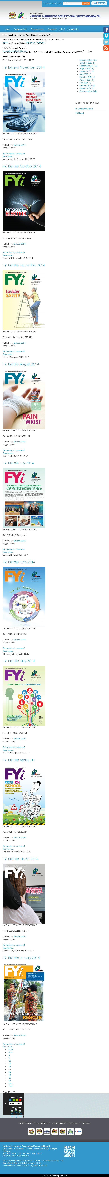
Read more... (8, 156)
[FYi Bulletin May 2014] (24, 695)
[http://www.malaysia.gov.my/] (31, 1131)
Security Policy (41, 1123)
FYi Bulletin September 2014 (24, 265)
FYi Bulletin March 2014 (20, 858)
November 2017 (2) (88, 60)
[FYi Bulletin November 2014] (24, 102)
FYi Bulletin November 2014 (24, 67)
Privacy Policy (25, 1123)
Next (11, 1083)
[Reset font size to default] (16, 1112)
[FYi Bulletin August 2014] (24, 399)
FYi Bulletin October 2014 (22, 166)
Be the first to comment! (14, 153)
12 (10, 1066)
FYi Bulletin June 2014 (19, 562)
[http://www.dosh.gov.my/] (62, 1131)
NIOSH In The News (35, 42)
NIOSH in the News (84, 108)
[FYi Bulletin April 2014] (24, 794)
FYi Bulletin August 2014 (21, 364)
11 (10, 1063)
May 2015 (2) (85, 74)
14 (10, 1072)
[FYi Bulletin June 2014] (24, 597)
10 (10, 1061)
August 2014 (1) (87, 80)
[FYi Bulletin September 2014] (24, 300)
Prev (11, 1052)
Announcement (37, 29)
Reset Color (15, 1103)
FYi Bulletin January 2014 (21, 957)
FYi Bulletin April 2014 (19, 759)
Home (7, 29)
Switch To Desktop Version (54, 1175)
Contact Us (73, 29)
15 (10, 1075)
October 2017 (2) (87, 63)
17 (10, 1080)
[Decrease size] (20, 1112)
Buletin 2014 (19, 145)
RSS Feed (79, 113)
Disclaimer (74, 1123)
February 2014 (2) (87, 85)
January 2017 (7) (87, 71)
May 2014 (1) (85, 82)
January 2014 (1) (87, 88)
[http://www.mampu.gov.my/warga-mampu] (78, 1131)
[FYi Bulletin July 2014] (24, 498)
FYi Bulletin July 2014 (18, 463)
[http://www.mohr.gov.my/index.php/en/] (54, 1131)
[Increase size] (12, 1112)
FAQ (63, 29)
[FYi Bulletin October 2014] (24, 201)
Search (86, 3)
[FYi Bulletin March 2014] (24, 893)
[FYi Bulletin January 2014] (24, 992)
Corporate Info (20, 29)
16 (10, 1078)
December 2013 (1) (88, 91)
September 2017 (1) (88, 65)
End (10, 1086)
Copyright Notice (58, 1123)
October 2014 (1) (87, 77)
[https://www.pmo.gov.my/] (39, 1131)
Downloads (52, 29)
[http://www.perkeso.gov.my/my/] (70, 1131)
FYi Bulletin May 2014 (19, 660)
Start (11, 1049)
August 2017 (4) (87, 68)
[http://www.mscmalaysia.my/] (47, 1131)
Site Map (86, 1123)
